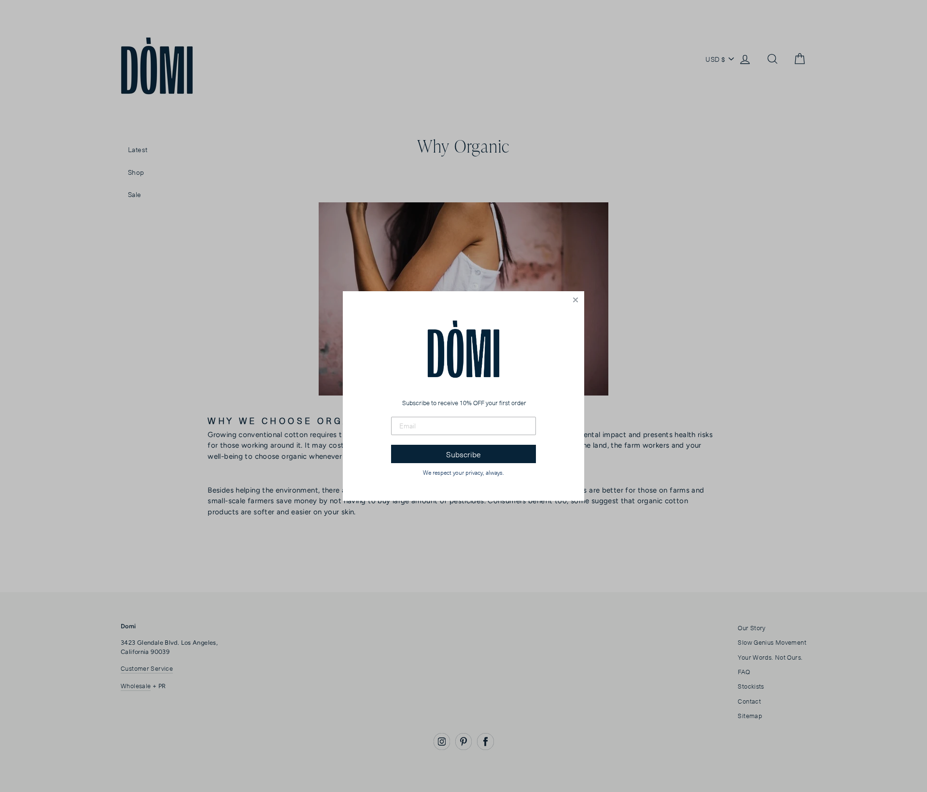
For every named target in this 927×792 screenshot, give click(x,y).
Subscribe (463, 454)
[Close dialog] (575, 300)
